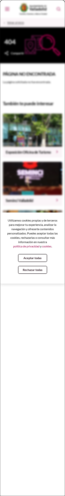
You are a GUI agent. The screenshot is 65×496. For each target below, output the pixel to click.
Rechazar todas (32, 269)
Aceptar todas (32, 258)
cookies (46, 246)
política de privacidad (26, 246)
